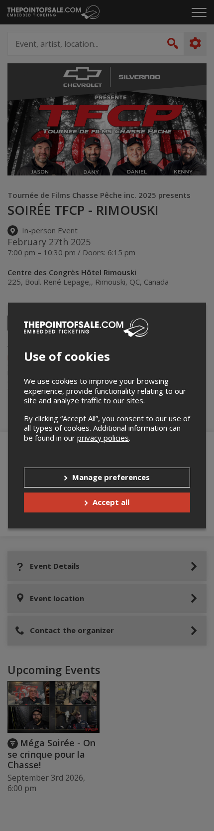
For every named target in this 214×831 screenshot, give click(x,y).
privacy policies (103, 438)
